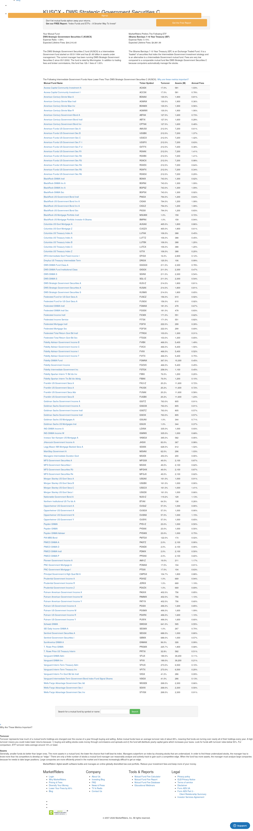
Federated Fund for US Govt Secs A (60, 296)
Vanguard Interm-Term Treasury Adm (61, 664)
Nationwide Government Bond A (58, 496)
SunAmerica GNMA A (54, 642)
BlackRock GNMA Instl (54, 178)
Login (13, 7)
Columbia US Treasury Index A (58, 233)
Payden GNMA (51, 524)
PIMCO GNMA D (51, 546)
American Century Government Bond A (62, 114)
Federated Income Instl (54, 314)
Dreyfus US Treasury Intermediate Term (62, 260)
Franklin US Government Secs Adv (60, 392)
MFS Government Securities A (58, 460)
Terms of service (185, 782)
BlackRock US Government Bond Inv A (62, 201)
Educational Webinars (145, 785)
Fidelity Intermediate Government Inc (61, 369)
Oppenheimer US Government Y (59, 519)
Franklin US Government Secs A (59, 383)
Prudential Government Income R (59, 583)
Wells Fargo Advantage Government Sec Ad (64, 683)
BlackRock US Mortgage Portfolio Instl (61, 214)
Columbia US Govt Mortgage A (58, 224)
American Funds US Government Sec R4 (63, 164)
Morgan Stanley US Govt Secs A (59, 478)
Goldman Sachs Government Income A (62, 401)
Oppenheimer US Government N (59, 514)
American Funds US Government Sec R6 (63, 174)
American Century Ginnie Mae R (59, 110)
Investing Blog (98, 779)
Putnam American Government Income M (63, 596)
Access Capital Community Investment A (62, 87)
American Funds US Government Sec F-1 (63, 142)
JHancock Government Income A (59, 442)
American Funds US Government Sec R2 (63, 155)
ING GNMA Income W (54, 433)
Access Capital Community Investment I (62, 92)
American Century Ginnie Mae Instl (60, 101)
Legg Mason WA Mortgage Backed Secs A (63, 446)
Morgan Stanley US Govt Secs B (59, 483)
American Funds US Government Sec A (62, 128)
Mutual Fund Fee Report (146, 779)
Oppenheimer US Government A (59, 505)
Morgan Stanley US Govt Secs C (59, 487)
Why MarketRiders (57, 779)
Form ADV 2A (183, 788)
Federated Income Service (56, 319)
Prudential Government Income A (59, 578)
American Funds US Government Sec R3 (63, 160)
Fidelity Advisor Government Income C (62, 346)
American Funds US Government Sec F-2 (63, 146)
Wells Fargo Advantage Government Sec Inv (64, 692)
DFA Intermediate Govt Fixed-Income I (62, 255)
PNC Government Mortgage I (57, 569)
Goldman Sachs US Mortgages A (59, 419)
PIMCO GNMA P (51, 555)
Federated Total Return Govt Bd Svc (60, 337)
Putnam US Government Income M (60, 610)
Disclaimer (182, 785)
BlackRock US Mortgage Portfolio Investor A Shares (68, 219)
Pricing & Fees (55, 782)
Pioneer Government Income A (58, 560)
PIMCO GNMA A (51, 542)
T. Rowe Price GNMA (53, 646)
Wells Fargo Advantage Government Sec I (63, 687)
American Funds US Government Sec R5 (63, 169)
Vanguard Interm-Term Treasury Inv (60, 669)
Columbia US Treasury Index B (58, 242)
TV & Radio (97, 788)
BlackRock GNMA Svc (54, 192)
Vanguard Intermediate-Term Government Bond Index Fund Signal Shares (78, 678)
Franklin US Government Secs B (59, 396)
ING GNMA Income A (54, 428)
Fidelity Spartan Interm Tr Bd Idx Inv (60, 374)
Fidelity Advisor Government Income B (61, 342)
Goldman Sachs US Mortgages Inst (60, 424)
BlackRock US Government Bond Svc (61, 210)
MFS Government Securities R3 (58, 469)
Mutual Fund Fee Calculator (147, 776)
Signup (104, 15)
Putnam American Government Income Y (63, 601)
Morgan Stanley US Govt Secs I (58, 492)
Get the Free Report (181, 22)
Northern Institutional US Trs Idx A (59, 501)
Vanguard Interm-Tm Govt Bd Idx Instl (61, 674)
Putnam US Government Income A (60, 605)
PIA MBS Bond (50, 537)
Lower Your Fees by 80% (60, 788)
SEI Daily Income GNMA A (56, 628)
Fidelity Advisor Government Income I (61, 351)
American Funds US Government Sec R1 (63, 151)
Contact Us (97, 791)
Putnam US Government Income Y (60, 619)
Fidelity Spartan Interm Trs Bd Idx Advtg (62, 378)
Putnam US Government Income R (60, 614)
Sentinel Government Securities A (59, 633)
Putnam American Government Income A (63, 592)
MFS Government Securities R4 (58, 474)
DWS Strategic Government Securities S (62, 292)
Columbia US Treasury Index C (58, 246)
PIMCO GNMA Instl (53, 551)
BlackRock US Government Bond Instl (61, 196)
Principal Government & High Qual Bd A (62, 574)
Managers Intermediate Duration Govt (61, 455)
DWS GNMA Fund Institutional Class (60, 269)
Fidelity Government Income (57, 364)
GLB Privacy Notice (186, 779)
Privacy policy (183, 776)
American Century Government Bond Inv (62, 124)
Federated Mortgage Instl (55, 324)
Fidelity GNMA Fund (53, 360)
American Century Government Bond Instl (63, 119)
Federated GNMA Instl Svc (56, 310)
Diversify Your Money (59, 785)
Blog (51, 791)
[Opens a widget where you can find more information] (240, 826)
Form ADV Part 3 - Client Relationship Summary (191, 793)
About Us (96, 776)
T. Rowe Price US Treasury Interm (59, 651)
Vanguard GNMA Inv (53, 660)
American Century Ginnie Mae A (59, 96)
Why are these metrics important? (173, 79)
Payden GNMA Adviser (54, 533)
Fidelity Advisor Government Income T (61, 355)
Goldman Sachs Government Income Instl (63, 410)
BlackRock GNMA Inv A (54, 183)
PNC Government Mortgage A (58, 564)
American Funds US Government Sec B (62, 133)
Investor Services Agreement (190, 797)
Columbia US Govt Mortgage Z (58, 228)
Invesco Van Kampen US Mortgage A (61, 437)
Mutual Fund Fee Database (147, 782)
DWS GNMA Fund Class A (56, 264)
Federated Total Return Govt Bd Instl (61, 333)
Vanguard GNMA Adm (54, 655)
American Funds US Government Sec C (62, 137)
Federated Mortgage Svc (55, 328)
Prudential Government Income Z (59, 587)
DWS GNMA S (50, 274)
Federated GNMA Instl (54, 305)
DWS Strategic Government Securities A (62, 283)
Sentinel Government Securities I (59, 637)
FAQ (94, 782)
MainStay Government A (55, 451)
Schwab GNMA (51, 624)
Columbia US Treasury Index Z (58, 251)
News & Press (98, 785)
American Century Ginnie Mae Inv (59, 105)
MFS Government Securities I (57, 464)
